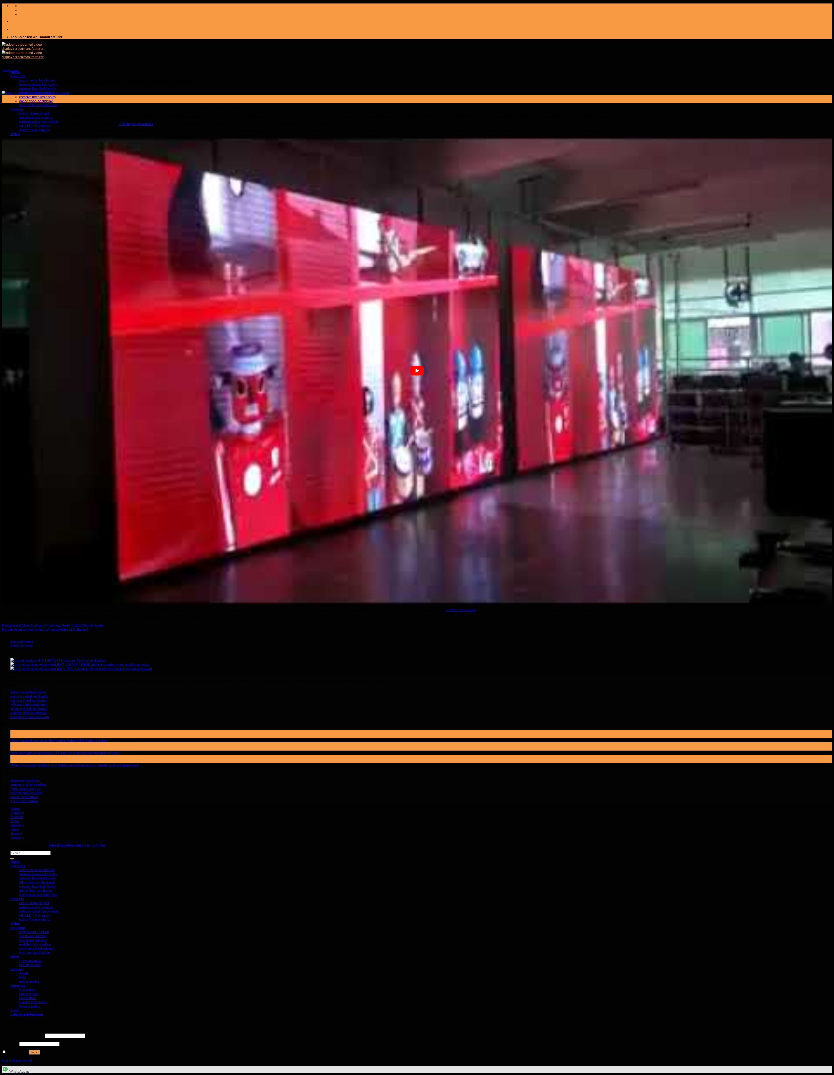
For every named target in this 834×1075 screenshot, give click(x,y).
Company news (21, 641)
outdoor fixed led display (37, 88)
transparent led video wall (38, 105)
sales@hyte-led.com (64, 845)
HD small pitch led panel (28, 704)
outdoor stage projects (36, 907)
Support (16, 833)
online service (29, 981)
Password (10, 1044)
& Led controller (94, 845)
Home (15, 808)
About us (17, 837)
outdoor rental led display (29, 696)
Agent (23, 973)
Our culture (27, 998)
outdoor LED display (461, 610)
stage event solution (25, 780)
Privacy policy (29, 1006)
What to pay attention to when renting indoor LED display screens (58, 740)
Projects (16, 817)
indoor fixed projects (34, 919)
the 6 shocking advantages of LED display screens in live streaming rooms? (65, 753)
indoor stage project (34, 113)
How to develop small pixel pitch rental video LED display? (45, 629)
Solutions (17, 825)
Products (17, 76)
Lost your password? (17, 1060)
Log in (34, 1052)
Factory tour (28, 994)
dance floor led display (36, 101)
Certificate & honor (33, 1002)
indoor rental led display (28, 692)
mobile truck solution (26, 793)
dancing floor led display (28, 713)
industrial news (10, 70)
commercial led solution (28, 784)
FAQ (22, 977)
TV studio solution (24, 801)
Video (15, 134)
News (14, 829)
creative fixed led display (37, 97)
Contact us (27, 989)
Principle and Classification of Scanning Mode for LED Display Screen (53, 625)
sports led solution (24, 797)
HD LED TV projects (34, 915)
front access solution (25, 788)
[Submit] (12, 858)
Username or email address (23, 1035)
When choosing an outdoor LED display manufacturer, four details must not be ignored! (74, 765)
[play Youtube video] (417, 370)
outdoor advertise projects (39, 121)
